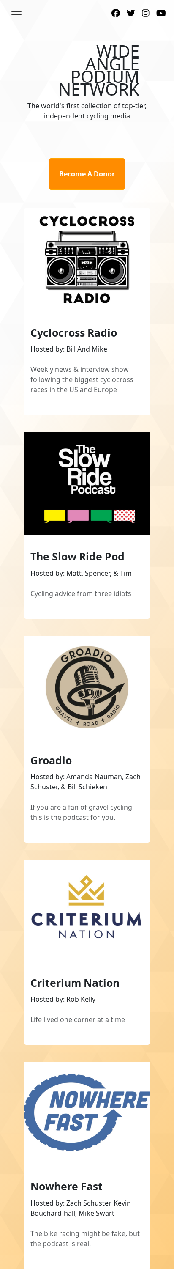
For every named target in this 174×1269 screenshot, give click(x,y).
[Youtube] (161, 14)
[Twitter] (131, 14)
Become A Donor (87, 174)
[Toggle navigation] (16, 11)
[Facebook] (116, 14)
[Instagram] (145, 14)
